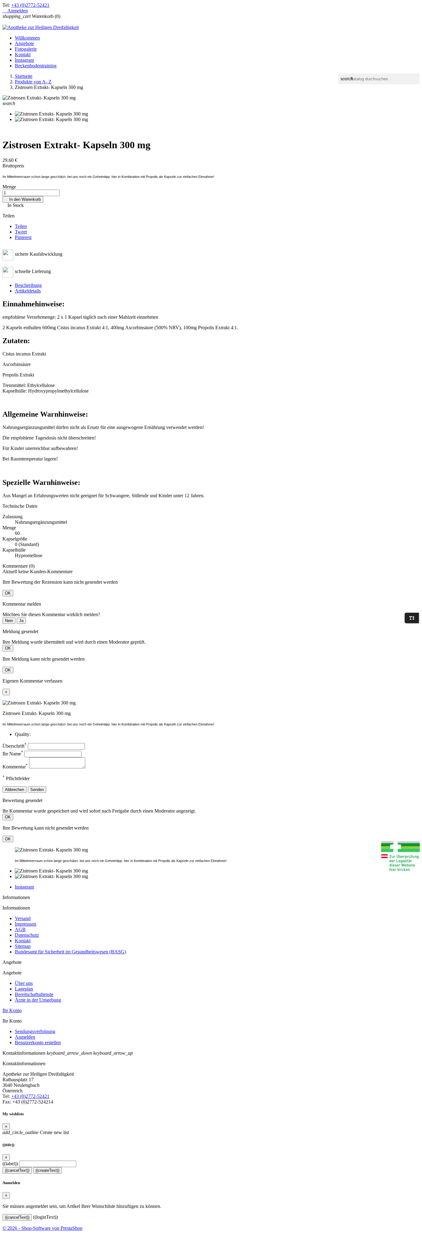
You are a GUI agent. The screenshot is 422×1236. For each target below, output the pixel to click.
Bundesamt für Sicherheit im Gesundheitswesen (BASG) (70, 951)
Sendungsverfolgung (35, 1031)
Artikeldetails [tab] (28, 290)
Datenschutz (27, 935)
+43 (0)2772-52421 (30, 5)
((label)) (10, 1163)
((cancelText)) (17, 1170)
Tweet (21, 231)
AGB (20, 929)
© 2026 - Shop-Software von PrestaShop (42, 1228)
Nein (9, 620)
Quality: (23, 734)
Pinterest (23, 237)
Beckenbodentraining (36, 65)
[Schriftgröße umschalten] (412, 618)
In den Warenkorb (23, 199)
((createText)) (47, 1170)
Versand (23, 918)
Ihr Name (12, 753)
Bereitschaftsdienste (34, 994)
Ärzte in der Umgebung (38, 1000)
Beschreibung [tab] (28, 285)
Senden (37, 789)
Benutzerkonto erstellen (38, 1042)
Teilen (21, 226)
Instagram (24, 60)
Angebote (24, 43)
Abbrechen (14, 789)
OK (8, 593)
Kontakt (23, 54)
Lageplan (24, 988)
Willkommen (27, 37)
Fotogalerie (26, 49)
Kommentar (15, 766)
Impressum (25, 924)
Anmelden (25, 1037)
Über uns (24, 983)
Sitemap (23, 946)
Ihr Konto (12, 1010)
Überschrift (14, 746)
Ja (21, 620)
